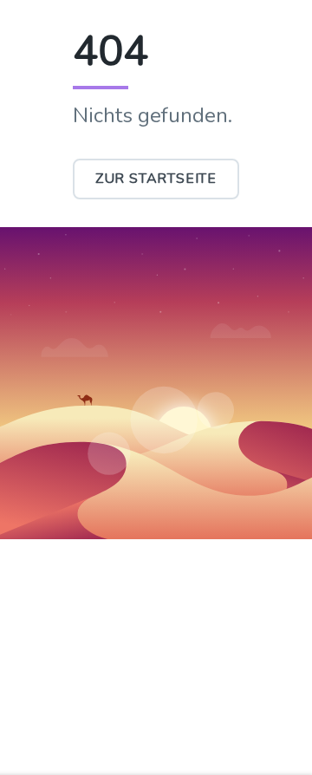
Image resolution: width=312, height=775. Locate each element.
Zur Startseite (156, 178)
